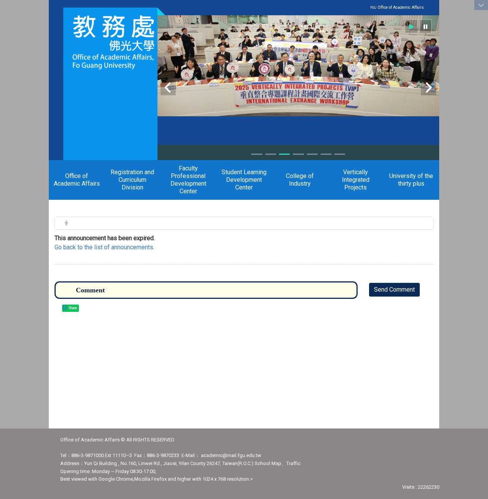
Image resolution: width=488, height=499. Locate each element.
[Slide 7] (339, 154)
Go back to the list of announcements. (104, 247)
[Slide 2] (270, 154)
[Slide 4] (298, 154)
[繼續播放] (411, 26)
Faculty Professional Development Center (188, 180)
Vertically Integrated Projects (355, 179)
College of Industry (300, 179)
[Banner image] (298, 65)
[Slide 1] (256, 154)
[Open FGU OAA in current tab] (110, 42)
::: (420, 7)
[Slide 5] (312, 154)
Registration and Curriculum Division (132, 179)
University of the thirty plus (411, 179)
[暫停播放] (425, 26)
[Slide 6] (326, 154)
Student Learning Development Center (244, 179)
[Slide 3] (284, 154)
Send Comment (394, 289)
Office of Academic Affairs (400, 7)
